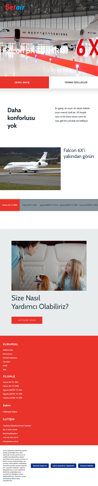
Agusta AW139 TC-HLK (49, 205)
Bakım (7, 405)
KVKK (5, 366)
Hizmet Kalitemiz (10, 358)
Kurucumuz (7, 354)
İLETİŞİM (8, 419)
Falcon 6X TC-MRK (9, 205)
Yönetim (6, 362)
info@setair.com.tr (10, 441)
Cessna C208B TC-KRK (88, 205)
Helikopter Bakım (10, 412)
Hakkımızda (8, 350)
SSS (4, 369)
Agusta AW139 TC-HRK (69, 205)
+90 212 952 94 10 (10, 437)
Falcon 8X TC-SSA (29, 205)
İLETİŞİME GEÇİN (27, 320)
